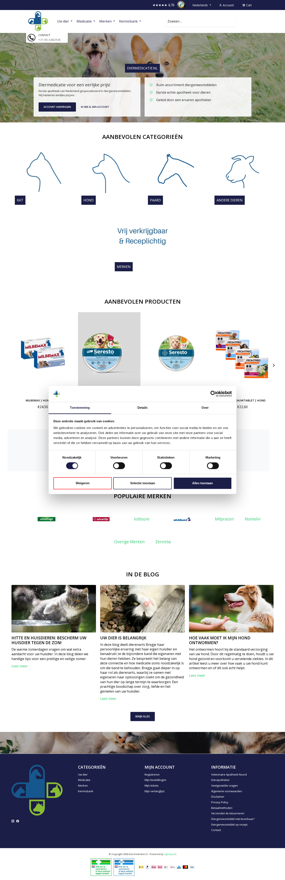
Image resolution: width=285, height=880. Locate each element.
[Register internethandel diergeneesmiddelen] (123, 866)
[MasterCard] (185, 867)
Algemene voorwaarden (226, 791)
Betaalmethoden (221, 808)
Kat (20, 200)
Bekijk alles (142, 716)
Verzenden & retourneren (227, 813)
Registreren (152, 774)
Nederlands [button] (200, 5)
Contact (216, 830)
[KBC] (179, 867)
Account (228, 5)
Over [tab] (205, 407)
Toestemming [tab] (80, 407)
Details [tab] (142, 407)
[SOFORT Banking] (160, 867)
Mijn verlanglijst (154, 791)
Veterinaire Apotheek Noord (229, 774)
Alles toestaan (202, 483)
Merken (124, 266)
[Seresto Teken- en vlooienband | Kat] (176, 353)
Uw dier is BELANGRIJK (123, 638)
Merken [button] (105, 21)
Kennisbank (85, 791)
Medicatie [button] (84, 21)
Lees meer (19, 666)
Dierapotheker (220, 780)
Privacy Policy (219, 802)
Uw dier (83, 774)
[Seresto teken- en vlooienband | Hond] (109, 353)
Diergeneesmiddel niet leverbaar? (233, 819)
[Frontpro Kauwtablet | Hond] (242, 353)
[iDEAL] (141, 867)
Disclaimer (217, 796)
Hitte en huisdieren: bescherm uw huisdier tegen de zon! (48, 640)
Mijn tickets (152, 785)
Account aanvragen (57, 107)
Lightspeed (170, 854)
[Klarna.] (153, 867)
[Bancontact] (166, 867)
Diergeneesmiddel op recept (229, 824)
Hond (88, 200)
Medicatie (84, 780)
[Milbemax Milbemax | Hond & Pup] (42, 353)
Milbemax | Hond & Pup (43, 400)
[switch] (119, 466)
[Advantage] (46, 519)
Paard (155, 200)
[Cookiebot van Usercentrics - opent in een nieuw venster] (213, 394)
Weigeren (83, 483)
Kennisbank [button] (129, 21)
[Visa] (192, 867)
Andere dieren (230, 200)
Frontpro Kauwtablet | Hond (242, 400)
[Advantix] (101, 519)
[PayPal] (147, 867)
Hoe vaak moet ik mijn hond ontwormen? (219, 640)
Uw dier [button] (63, 21)
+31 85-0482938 (49, 40)
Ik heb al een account (95, 107)
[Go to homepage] (38, 21)
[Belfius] (172, 867)
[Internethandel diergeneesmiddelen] (101, 866)
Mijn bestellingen (155, 780)
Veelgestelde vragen (224, 785)
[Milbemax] (182, 519)
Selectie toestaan (142, 483)
